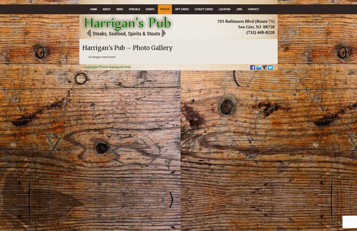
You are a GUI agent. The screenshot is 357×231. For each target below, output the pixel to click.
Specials (134, 9)
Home (93, 9)
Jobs (239, 9)
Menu (120, 9)
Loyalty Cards (204, 9)
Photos (164, 9)
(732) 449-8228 (260, 32)
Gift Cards (182, 9)
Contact (253, 9)
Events (150, 9)
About (107, 9)
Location (224, 9)
